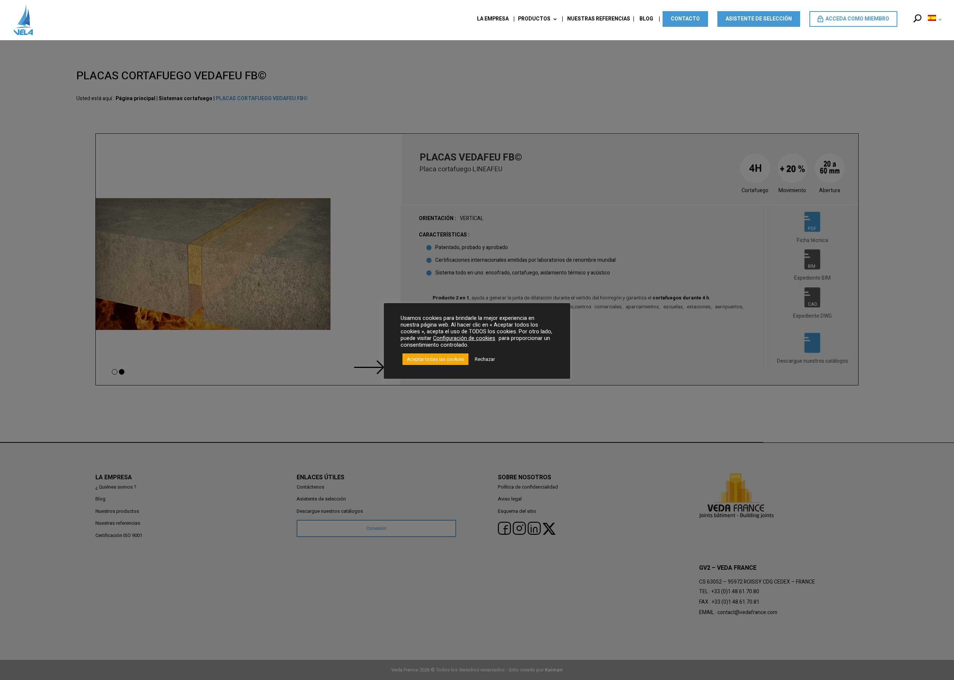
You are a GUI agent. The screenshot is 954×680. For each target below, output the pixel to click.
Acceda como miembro (857, 19)
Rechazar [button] (485, 359)
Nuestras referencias (598, 19)
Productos (534, 19)
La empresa (493, 19)
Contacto (685, 19)
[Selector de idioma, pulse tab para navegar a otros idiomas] (933, 27)
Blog (646, 19)
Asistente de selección (759, 19)
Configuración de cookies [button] (464, 338)
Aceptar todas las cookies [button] (435, 359)
